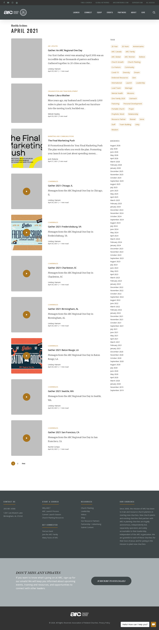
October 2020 (115, 358)
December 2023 (116, 249)
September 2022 (117, 297)
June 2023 (114, 268)
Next (23, 463)
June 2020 (114, 371)
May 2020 (114, 374)
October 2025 (115, 178)
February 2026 (116, 165)
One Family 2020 (118, 98)
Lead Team (116, 88)
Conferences (53, 181)
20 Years (125, 46)
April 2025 (114, 197)
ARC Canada (116, 51)
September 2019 (117, 390)
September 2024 (117, 220)
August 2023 (115, 261)
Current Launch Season (51, 514)
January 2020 (115, 384)
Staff (113, 124)
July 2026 (114, 149)
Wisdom (115, 129)
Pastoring (115, 103)
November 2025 (116, 174)
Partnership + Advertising (91, 524)
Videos (83, 514)
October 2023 (115, 255)
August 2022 (115, 300)
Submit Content (87, 527)
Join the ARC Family (50, 534)
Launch (129, 83)
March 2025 (115, 200)
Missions (130, 93)
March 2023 (115, 278)
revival (132, 119)
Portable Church (118, 109)
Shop (83, 518)
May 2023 (114, 271)
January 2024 (115, 245)
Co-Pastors (116, 67)
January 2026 (115, 168)
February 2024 (116, 242)
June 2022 (114, 303)
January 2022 (115, 313)
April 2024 (114, 236)
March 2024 (115, 239)
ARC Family (130, 51)
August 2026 (115, 145)
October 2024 (115, 216)
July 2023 (114, 265)
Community (129, 67)
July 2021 (114, 329)
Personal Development (132, 103)
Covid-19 (115, 72)
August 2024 (115, 223)
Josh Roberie (53, 159)
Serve (142, 119)
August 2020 (115, 365)
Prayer (131, 109)
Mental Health (117, 93)
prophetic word (118, 114)
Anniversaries (138, 46)
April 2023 (114, 274)
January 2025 (115, 207)
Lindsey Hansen (54, 69)
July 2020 (114, 368)
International (117, 83)
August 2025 (115, 184)
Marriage (128, 88)
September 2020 (117, 361)
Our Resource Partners (90, 521)
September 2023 (117, 258)
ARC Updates (53, 46)
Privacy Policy (104, 623)
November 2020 (116, 355)
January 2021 (115, 348)
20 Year (115, 46)
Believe (142, 57)
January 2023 (115, 284)
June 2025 (114, 191)
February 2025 (116, 203)
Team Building (125, 124)
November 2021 (116, 319)
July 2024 (114, 226)
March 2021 (115, 342)
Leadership (140, 83)
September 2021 (117, 326)
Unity (137, 124)
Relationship (133, 114)
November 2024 (116, 213)
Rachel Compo (54, 447)
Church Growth (118, 62)
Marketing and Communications (61, 136)
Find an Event (47, 531)
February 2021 (116, 345)
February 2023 (116, 281)
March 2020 (115, 381)
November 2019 (116, 387)
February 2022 (116, 310)
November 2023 (116, 252)
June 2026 (114, 152)
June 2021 (114, 332)
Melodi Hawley (54, 114)
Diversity (126, 72)
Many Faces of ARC (50, 538)
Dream (137, 72)
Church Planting (134, 62)
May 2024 (114, 232)
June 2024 (114, 229)
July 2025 (114, 187)
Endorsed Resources (120, 77)
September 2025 (117, 181)
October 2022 (115, 294)
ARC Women (130, 57)
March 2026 (115, 162)
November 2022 (116, 290)
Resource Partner (119, 119)
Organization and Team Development (63, 91)
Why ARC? (46, 508)
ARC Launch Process (50, 511)
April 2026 (114, 158)
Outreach (133, 98)
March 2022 (115, 307)
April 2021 (114, 339)
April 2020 (114, 377)
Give (134, 77)
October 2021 (115, 323)
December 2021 (116, 316)
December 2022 (116, 287)
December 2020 (116, 352)
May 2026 (114, 155)
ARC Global (116, 57)
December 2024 (116, 210)
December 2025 (116, 171)
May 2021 (114, 336)
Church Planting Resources (53, 518)
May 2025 (114, 194)
